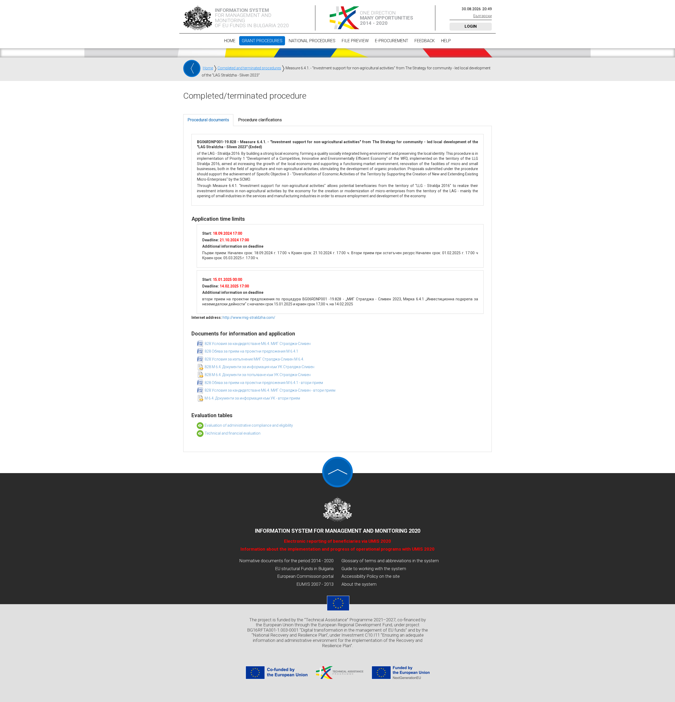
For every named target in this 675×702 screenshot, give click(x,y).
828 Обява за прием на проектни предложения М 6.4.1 (251, 351)
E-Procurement (391, 40)
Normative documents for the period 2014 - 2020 (286, 560)
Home (229, 40)
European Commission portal (305, 576)
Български (482, 16)
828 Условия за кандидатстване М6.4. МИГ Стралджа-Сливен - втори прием (270, 390)
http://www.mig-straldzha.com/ (249, 317)
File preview (355, 40)
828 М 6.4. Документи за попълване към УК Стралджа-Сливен (258, 375)
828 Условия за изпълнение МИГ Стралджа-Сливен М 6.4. (254, 359)
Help (446, 40)
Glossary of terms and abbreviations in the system (390, 560)
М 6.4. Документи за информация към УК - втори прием (252, 398)
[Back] (191, 68)
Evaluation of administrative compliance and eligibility (249, 425)
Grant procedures (262, 40)
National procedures (312, 40)
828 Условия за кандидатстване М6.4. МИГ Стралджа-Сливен (258, 344)
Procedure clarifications (260, 119)
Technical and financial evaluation (233, 433)
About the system (359, 584)
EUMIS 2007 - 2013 (315, 584)
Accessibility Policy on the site (370, 576)
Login (471, 26)
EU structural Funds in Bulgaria (304, 568)
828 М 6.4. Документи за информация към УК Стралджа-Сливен (259, 367)
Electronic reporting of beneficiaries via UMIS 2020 (337, 541)
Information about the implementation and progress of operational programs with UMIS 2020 (337, 549)
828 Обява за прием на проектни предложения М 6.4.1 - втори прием (264, 383)
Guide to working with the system (373, 568)
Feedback (424, 40)
